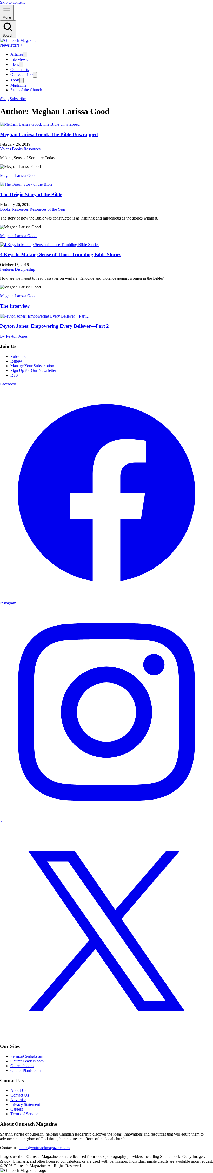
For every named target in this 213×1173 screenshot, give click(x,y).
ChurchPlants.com (25, 1070)
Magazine (18, 85)
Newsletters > (11, 45)
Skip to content (12, 2)
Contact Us (19, 1095)
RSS (14, 375)
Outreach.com (22, 1066)
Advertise (18, 1100)
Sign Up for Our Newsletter (33, 370)
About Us (18, 1090)
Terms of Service (24, 1114)
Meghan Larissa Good (18, 175)
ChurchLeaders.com (27, 1061)
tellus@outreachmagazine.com (44, 1147)
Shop (4, 98)
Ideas (14, 64)
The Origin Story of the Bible (31, 194)
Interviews (19, 59)
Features (7, 269)
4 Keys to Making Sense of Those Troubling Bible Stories (60, 254)
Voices (5, 149)
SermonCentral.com (26, 1056)
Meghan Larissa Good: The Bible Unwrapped (49, 134)
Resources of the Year (47, 209)
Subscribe (18, 98)
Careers (16, 1109)
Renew (16, 361)
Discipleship (25, 269)
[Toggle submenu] (25, 54)
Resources (32, 149)
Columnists (19, 69)
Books (17, 149)
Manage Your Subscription (32, 366)
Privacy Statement (25, 1104)
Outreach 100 (21, 74)
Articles (16, 54)
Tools (14, 80)
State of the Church (26, 90)
